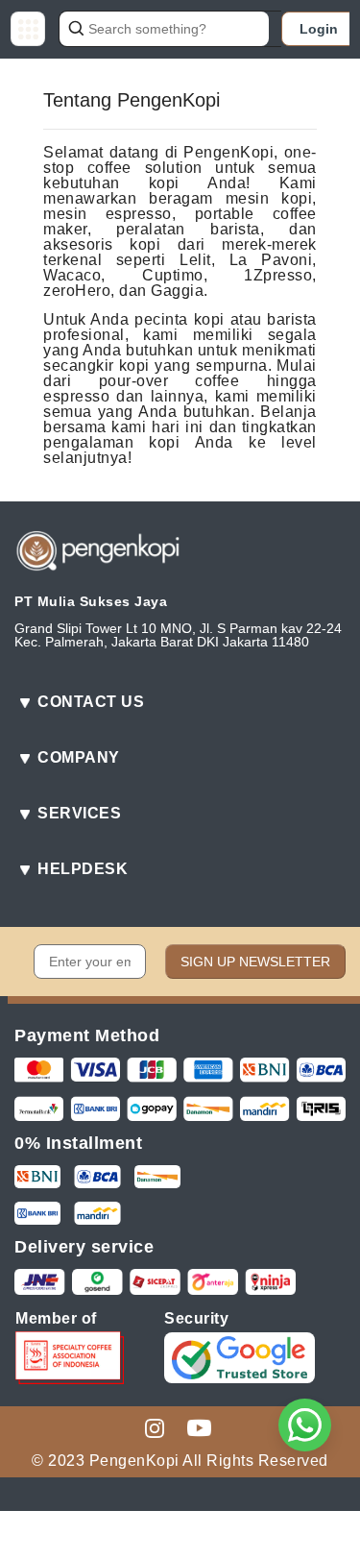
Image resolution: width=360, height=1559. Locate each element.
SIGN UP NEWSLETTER (255, 961)
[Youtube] (199, 1426)
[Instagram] (154, 1426)
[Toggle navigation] (28, 29)
